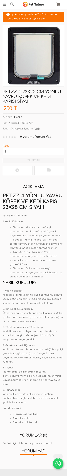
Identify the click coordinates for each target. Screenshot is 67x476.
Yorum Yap (43, 136)
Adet (6, 146)
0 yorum (26, 136)
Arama (19, 14)
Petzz (18, 117)
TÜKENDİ (34, 160)
